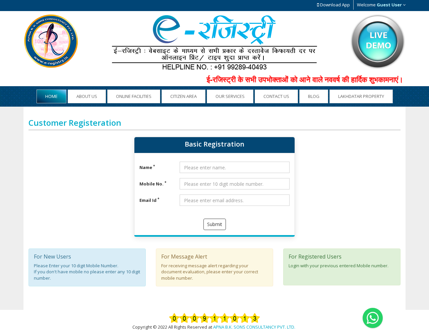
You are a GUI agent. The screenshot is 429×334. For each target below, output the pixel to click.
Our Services (230, 96)
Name (147, 167)
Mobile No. (152, 184)
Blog (313, 96)
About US (86, 96)
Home (51, 96)
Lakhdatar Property (361, 96)
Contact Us (276, 96)
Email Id (149, 200)
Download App (334, 5)
